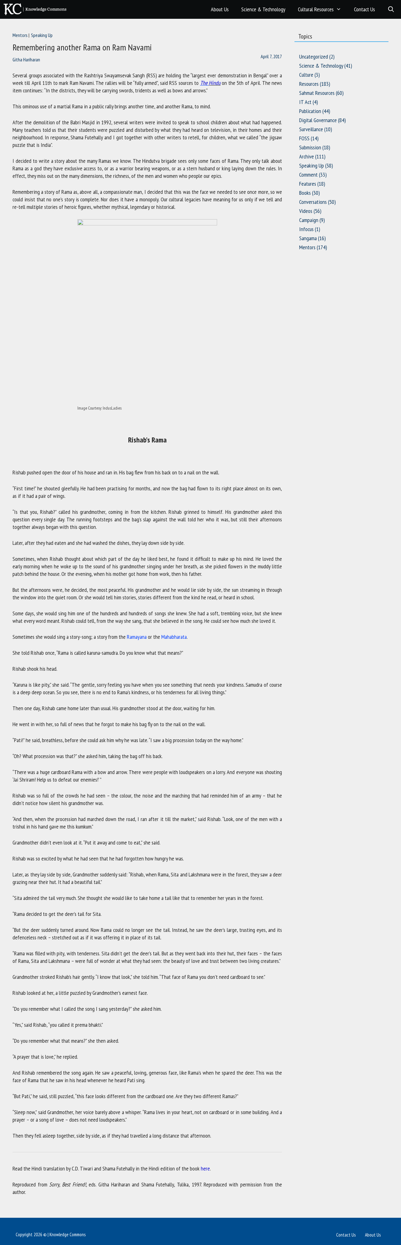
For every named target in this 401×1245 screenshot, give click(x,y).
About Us (220, 9)
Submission (310, 147)
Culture (306, 74)
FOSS (304, 138)
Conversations (313, 201)
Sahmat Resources (317, 92)
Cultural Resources (316, 9)
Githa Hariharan (26, 59)
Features (307, 183)
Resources (309, 83)
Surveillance (311, 129)
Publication (310, 111)
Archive (306, 156)
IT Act (305, 102)
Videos (305, 210)
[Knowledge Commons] (36, 9)
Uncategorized (313, 56)
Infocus (306, 229)
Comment (308, 174)
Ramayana (137, 636)
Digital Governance (318, 120)
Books (305, 192)
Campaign (308, 220)
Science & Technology (263, 9)
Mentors (20, 35)
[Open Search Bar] (391, 9)
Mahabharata (174, 636)
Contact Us (364, 9)
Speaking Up (42, 35)
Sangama (308, 238)
